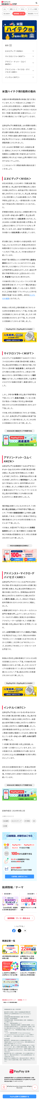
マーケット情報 (32, 9)
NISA (22, 9)
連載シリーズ (13, 9)
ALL (5, 9)
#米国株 (6, 821)
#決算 (5, 826)
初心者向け (7, 13)
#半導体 (27, 821)
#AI (34, 821)
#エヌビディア (16, 821)
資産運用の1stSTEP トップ (9, 1000)
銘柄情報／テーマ (19, 13)
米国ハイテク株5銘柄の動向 (10, 1002)
